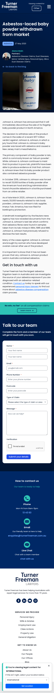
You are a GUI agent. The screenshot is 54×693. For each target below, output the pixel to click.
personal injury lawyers (27, 286)
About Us (27, 650)
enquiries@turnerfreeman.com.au (27, 535)
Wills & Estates (27, 621)
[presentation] (26, 446)
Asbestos (8, 43)
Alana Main (17, 50)
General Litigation (27, 637)
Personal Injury (27, 617)
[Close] (48, 665)
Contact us (19, 283)
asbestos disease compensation (31, 289)
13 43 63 (27, 512)
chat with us (27, 558)
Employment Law (27, 625)
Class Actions (27, 629)
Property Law (27, 633)
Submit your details (19, 456)
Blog (27, 662)
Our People (27, 654)
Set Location (27, 686)
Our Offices (27, 658)
